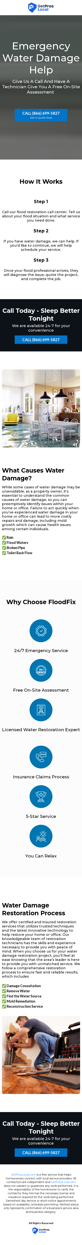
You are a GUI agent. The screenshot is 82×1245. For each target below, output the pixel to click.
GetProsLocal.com (23, 1174)
